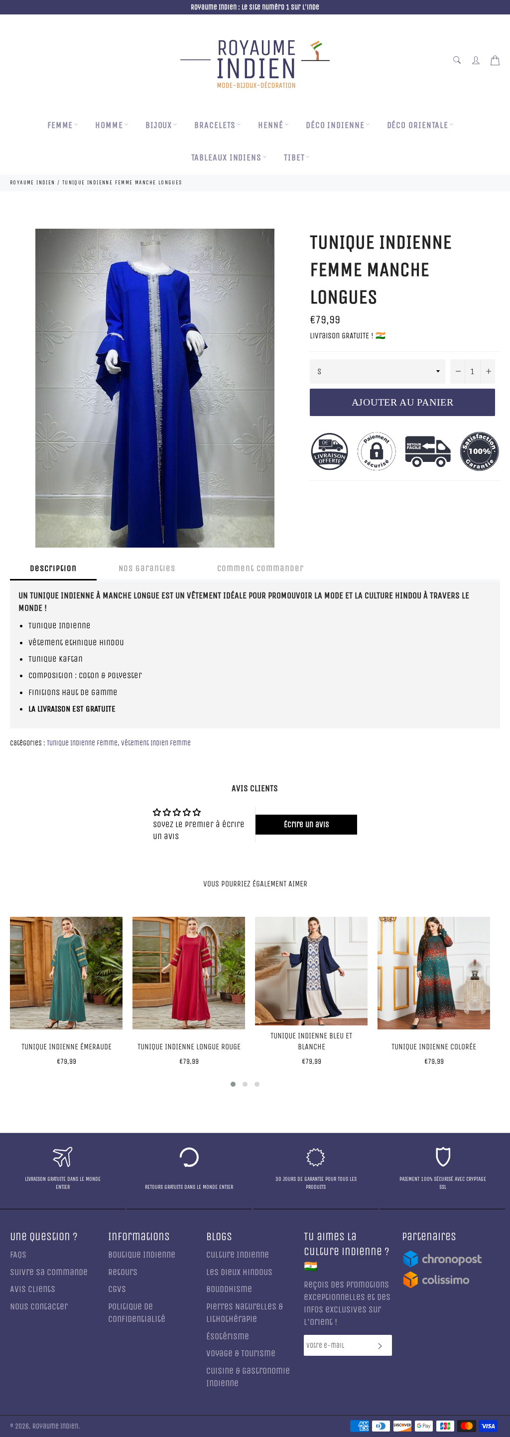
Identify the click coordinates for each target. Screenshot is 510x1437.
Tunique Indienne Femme (82, 743)
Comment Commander (260, 568)
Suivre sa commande (49, 1272)
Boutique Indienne (141, 1255)
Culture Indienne (237, 1255)
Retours (122, 1272)
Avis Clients (32, 1289)
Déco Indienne (335, 125)
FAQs (18, 1255)
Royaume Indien (55, 1427)
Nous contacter (39, 1306)
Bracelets (215, 125)
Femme (60, 125)
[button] (233, 1084)
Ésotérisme (227, 1336)
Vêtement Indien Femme (156, 743)
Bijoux (158, 125)
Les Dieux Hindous (239, 1272)
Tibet (294, 157)
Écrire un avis (306, 824)
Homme (109, 125)
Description (53, 568)
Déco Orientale (418, 125)
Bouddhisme (229, 1289)
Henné (270, 125)
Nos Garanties (147, 568)
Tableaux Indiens (226, 157)
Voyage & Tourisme (240, 1353)
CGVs (117, 1289)
